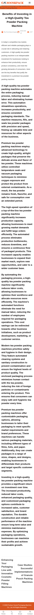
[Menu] (30, 2)
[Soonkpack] (12, 3)
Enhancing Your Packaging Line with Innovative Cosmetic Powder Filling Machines (7, 573)
